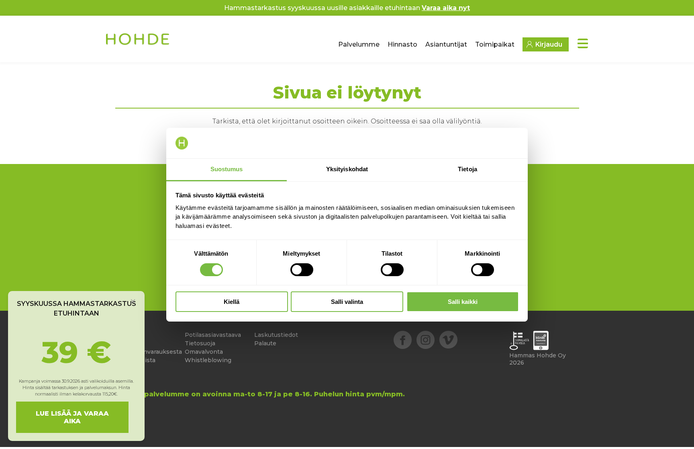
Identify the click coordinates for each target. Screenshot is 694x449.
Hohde (138, 42)
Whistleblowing (208, 360)
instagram (425, 340)
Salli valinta (347, 301)
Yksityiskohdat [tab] (347, 169)
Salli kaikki (463, 301)
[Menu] (583, 43)
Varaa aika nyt (446, 8)
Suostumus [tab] (226, 169)
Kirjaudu (548, 44)
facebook (403, 340)
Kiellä (231, 301)
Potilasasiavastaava (213, 334)
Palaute (265, 343)
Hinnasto (402, 44)
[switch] (301, 269)
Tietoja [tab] (467, 169)
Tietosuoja (200, 343)
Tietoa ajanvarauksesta (148, 351)
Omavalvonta (204, 351)
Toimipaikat (494, 44)
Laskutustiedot (276, 334)
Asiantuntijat (446, 44)
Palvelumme (359, 44)
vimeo (448, 340)
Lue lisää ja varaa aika (72, 417)
